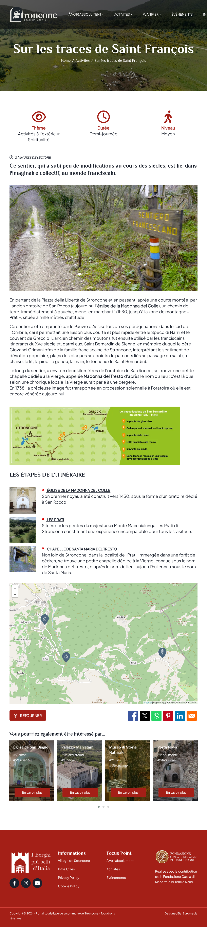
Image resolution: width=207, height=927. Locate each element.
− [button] (15, 594)
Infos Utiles (66, 869)
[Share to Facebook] (133, 716)
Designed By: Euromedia (181, 913)
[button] (98, 807)
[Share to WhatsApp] (156, 716)
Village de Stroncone (74, 860)
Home (66, 60)
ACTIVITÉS (122, 14)
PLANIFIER (150, 14)
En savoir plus (32, 792)
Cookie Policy (68, 886)
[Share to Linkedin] (180, 716)
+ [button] (15, 588)
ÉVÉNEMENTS (182, 14)
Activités (82, 60)
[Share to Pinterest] (168, 716)
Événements (116, 877)
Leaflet (148, 702)
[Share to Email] (192, 716)
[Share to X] (145, 716)
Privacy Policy (68, 877)
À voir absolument (120, 860)
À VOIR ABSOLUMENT (85, 14)
